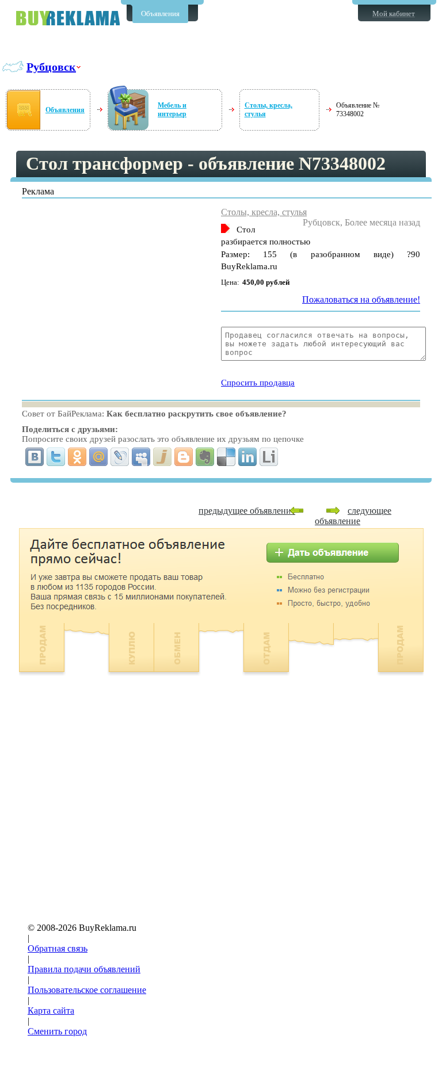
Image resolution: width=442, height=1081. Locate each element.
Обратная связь (57, 948)
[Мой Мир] (98, 457)
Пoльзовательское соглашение (87, 990)
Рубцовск (51, 66)
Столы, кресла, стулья (264, 212)
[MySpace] (141, 457)
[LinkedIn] (247, 457)
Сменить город (57, 1031)
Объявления (160, 13)
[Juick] (162, 457)
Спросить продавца (258, 382)
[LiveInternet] (269, 457)
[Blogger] (184, 457)
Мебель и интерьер (172, 109)
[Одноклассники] (77, 457)
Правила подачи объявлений (84, 969)
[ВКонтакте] (34, 457)
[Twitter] (56, 457)
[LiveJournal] (120, 457)
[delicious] (226, 457)
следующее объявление (353, 516)
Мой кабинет (393, 13)
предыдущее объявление (247, 510)
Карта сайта (51, 1010)
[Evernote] (205, 457)
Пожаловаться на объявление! (361, 299)
